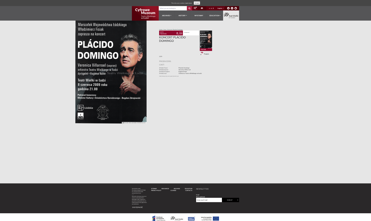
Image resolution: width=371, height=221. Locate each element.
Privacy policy (156, 190)
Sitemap (154, 188)
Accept (197, 3)
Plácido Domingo (184, 68)
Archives (166, 16)
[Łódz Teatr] (145, 13)
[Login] (228, 8)
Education (214, 16)
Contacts (188, 190)
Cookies (173, 190)
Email (200, 195)
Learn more (188, 3)
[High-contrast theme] (201, 8)
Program (206, 54)
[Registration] (232, 8)
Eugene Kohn (183, 71)
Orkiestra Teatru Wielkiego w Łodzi (190, 73)
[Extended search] (194, 8)
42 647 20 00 (140, 191)
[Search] (189, 8)
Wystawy (198, 16)
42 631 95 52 (138, 193)
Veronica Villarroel (185, 69)
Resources (165, 188)
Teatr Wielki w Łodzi (231, 15)
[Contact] (235, 8)
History (182, 16)
